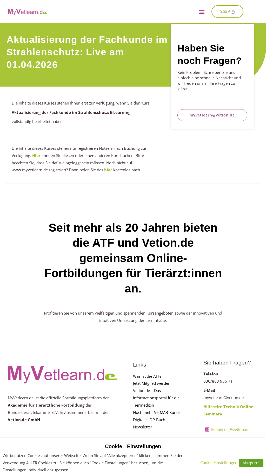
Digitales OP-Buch (149, 419)
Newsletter (142, 426)
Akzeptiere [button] (251, 462)
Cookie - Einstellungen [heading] (133, 446)
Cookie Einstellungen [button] (218, 462)
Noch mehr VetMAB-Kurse (156, 412)
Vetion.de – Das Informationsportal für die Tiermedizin (156, 398)
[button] (202, 11)
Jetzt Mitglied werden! (152, 383)
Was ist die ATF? (147, 376)
